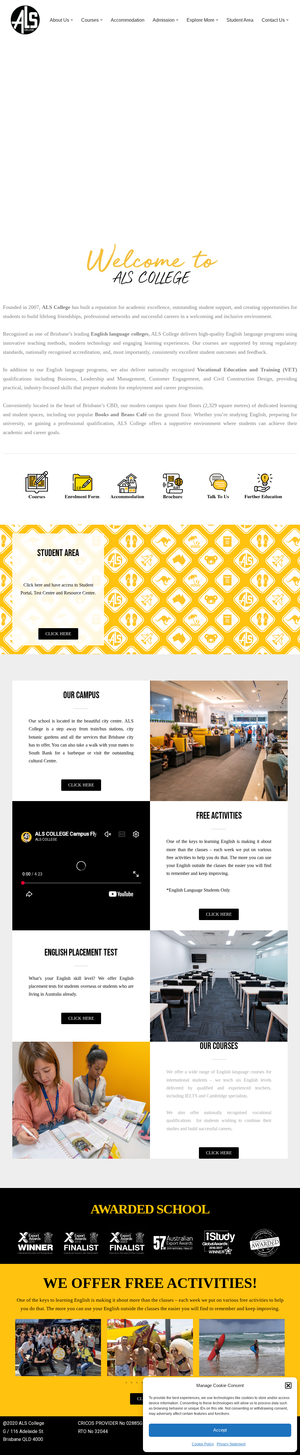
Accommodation (127, 20)
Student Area (239, 20)
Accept (220, 1429)
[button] (288, 1385)
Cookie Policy (203, 1444)
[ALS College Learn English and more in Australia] (25, 20)
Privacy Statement (231, 1444)
